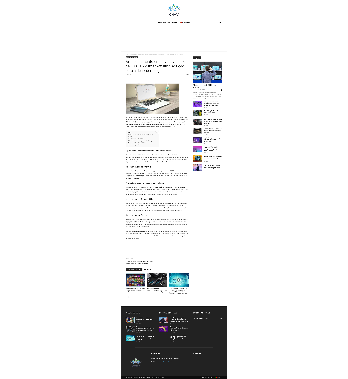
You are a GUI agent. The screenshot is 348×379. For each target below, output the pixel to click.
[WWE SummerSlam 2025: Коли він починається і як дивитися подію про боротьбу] (197, 122)
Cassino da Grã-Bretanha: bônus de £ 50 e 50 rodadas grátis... (144, 319)
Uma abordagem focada (135, 145)
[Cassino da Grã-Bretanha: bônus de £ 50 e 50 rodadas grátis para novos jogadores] (135, 280)
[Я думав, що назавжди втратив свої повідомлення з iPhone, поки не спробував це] (163, 329)
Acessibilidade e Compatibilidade (137, 143)
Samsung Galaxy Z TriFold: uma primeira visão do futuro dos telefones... (213, 130)
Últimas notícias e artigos (167, 22)
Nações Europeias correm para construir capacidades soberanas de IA (213, 139)
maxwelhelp (196, 89)
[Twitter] (131, 78)
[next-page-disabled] (130, 297)
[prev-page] (127, 297)
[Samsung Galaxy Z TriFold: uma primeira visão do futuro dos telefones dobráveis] (197, 131)
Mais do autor (148, 269)
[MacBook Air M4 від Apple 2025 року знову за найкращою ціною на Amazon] (197, 158)
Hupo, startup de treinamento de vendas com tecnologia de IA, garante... (145, 337)
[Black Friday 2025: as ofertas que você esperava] (197, 113)
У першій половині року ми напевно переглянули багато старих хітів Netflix (212, 167)
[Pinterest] (136, 78)
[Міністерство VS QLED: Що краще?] (207, 72)
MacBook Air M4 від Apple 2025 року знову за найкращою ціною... (213, 158)
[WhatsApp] (140, 78)
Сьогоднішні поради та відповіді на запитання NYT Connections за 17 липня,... (212, 103)
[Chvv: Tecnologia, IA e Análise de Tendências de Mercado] (174, 10)
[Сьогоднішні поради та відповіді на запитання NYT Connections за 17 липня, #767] (197, 104)
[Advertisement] (174, 38)
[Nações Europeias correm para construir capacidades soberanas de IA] (197, 140)
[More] (144, 78)
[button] (220, 23)
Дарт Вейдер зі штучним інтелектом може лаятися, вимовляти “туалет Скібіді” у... (179, 319)
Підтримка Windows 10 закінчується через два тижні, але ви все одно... (213, 148)
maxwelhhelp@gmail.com (164, 362)
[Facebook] (127, 78)
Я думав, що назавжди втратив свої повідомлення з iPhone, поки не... (179, 328)
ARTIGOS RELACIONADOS (134, 269)
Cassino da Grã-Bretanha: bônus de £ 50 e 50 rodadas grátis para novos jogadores (139, 262)
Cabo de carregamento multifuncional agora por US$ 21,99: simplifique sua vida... (145, 328)
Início (127, 54)
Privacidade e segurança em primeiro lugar (140, 141)
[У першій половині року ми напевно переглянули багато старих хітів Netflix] (197, 167)
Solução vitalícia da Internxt (136, 138)
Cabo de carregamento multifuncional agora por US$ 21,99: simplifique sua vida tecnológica (157, 290)
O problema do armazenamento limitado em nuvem (140, 135)
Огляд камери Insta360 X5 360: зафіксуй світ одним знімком (178, 337)
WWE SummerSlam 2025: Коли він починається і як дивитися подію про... (213, 121)
